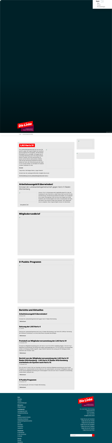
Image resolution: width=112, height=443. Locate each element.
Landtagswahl (21, 409)
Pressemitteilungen (101, 6)
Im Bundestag (21, 432)
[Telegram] (25, 2)
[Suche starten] (93, 435)
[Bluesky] (22, 2)
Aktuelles (20, 399)
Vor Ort (19, 422)
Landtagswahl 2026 (22, 411)
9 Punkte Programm (27, 380)
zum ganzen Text (24, 204)
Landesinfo (20, 428)
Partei (20, 134)
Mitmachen (20, 405)
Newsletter (20, 442)
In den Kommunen (22, 434)
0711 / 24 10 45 (90, 413)
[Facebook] (18, 2)
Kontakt (19, 440)
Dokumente (20, 426)
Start (19, 397)
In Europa (20, 436)
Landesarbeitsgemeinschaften (27, 134)
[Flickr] (29, 2)
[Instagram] (23, 2)
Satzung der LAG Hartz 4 (30, 327)
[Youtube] (27, 2)
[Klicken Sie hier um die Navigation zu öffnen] (109, 2)
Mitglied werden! (22, 407)
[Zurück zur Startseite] (26, 126)
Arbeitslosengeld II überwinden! (33, 314)
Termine (99, 5)
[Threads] (20, 2)
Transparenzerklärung (23, 413)
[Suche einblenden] (106, 2)
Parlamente (20, 430)
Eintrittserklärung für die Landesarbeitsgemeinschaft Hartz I (33, 175)
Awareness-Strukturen (23, 419)
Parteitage (20, 424)
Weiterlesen (23, 321)
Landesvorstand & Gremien (24, 417)
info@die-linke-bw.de (89, 415)
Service (19, 438)
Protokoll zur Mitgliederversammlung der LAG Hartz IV (43, 341)
